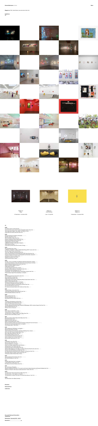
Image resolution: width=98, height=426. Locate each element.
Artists (15, 5)
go (21, 420)
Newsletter (7, 420)
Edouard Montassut (9, 5)
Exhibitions (7, 14)
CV (5, 15)
